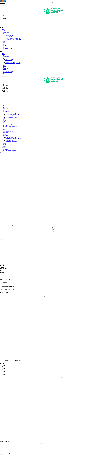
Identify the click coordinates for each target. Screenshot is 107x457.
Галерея (4, 45)
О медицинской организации (9, 35)
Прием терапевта (5, 31)
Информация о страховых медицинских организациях (13, 37)
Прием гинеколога (6, 32)
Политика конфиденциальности (7, 110)
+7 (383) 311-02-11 (2, 295)
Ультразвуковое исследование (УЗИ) (8, 107)
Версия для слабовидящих (103, 7)
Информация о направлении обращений (11, 40)
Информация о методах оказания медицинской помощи (13, 39)
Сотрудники (3, 28)
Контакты (4, 122)
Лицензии (4, 42)
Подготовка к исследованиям (7, 48)
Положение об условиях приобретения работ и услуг (12, 38)
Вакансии (4, 119)
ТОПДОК (1, 27)
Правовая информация (6, 34)
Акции (4, 41)
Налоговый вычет (5, 125)
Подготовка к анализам (4, 268)
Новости (4, 67)
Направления (3, 30)
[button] (2, 25)
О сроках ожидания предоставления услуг (11, 116)
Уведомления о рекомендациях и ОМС (10, 113)
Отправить (1, 454)
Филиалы (3, 29)
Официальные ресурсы (8, 36)
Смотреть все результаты (3, 5)
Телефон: (1, 452)
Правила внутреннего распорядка (8, 47)
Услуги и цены (2, 266)
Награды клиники (6, 44)
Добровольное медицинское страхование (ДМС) (10, 73)
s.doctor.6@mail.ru (2, 3)
